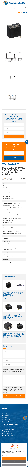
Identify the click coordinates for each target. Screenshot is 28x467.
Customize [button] (14, 465)
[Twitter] (26, 12)
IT (21, 12)
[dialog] (14, 455)
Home (3, 177)
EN (19, 12)
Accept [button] (13, 458)
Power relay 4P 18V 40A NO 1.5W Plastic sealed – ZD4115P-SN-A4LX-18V (19, 336)
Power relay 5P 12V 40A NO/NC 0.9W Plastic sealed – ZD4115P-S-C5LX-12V (8, 316)
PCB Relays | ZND (10, 177)
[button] (2, 12)
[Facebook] (24, 12)
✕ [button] (24, 444)
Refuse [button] (13, 461)
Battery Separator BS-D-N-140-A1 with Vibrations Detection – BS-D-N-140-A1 (8, 336)
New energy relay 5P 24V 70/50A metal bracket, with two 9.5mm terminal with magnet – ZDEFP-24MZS (8, 296)
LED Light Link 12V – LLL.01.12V (18, 293)
